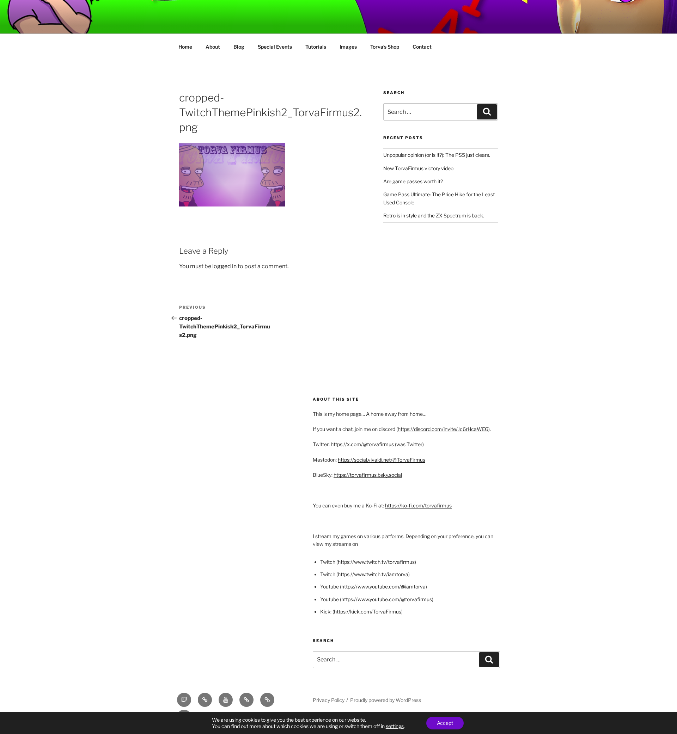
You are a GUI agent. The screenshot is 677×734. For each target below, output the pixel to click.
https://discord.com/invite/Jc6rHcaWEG (443, 429)
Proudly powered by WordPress (385, 700)
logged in (224, 266)
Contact (422, 47)
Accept (445, 723)
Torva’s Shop (384, 47)
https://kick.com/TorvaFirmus (367, 612)
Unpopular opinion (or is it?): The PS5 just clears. (436, 155)
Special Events (275, 47)
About (213, 47)
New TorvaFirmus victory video (418, 168)
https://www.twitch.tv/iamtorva (373, 574)
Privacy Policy (328, 700)
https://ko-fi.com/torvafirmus (418, 505)
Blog (238, 47)
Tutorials (315, 47)
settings (395, 726)
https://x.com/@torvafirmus (362, 444)
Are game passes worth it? (413, 181)
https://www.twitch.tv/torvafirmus (376, 562)
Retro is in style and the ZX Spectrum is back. (433, 215)
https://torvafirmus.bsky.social (368, 475)
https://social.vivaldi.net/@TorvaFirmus (381, 460)
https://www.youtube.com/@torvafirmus (386, 599)
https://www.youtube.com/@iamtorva (383, 587)
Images (348, 47)
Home (185, 47)
